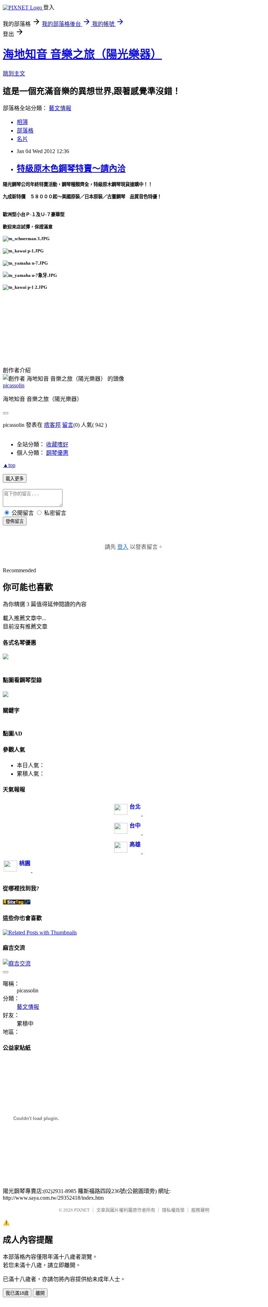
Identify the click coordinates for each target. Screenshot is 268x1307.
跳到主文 (14, 74)
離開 (40, 1293)
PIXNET (82, 1210)
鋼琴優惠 (57, 453)
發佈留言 (15, 521)
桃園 (24, 863)
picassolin (13, 385)
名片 (22, 139)
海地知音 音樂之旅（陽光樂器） (82, 54)
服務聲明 (200, 1210)
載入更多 (15, 478)
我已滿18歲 (17, 1293)
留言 (67, 425)
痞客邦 (52, 425)
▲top (9, 465)
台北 (135, 807)
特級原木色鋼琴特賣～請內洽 (71, 168)
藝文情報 (60, 108)
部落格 (25, 131)
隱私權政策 (173, 1210)
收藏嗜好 (57, 444)
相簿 (22, 122)
